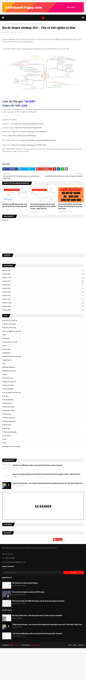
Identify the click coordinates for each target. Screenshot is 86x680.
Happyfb (7, 32)
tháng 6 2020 (43, 310)
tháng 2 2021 (43, 295)
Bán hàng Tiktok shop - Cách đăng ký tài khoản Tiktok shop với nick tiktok (37, 615)
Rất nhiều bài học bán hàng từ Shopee (25, 583)
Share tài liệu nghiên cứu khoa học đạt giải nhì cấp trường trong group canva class (70, 206)
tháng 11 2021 (43, 277)
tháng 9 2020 (43, 306)
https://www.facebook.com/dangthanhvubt (28, 128)
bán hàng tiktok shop (9, 327)
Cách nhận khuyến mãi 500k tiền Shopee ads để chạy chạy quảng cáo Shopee (38, 601)
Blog (4, 335)
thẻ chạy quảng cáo (9, 421)
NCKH (5, 374)
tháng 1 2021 (43, 299)
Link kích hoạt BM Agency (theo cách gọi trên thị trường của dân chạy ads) (37, 465)
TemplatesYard (17, 645)
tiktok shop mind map (9, 432)
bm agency (6, 338)
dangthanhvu (7, 353)
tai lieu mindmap (8, 389)
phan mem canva (8, 378)
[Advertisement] (43, 664)
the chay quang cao (9, 418)
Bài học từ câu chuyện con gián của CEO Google (28, 592)
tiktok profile (7, 425)
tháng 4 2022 (43, 274)
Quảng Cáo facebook (9, 381)
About (74, 645)
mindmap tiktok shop (9, 371)
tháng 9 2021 (43, 281)
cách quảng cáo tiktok (10, 342)
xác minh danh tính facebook (11, 446)
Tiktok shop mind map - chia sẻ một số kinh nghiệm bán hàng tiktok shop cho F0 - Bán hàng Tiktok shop (47, 483)
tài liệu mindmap (8, 400)
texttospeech (7, 414)
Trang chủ (5, 24)
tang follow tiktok (8, 407)
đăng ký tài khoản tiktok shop (12, 356)
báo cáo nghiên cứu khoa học (12, 331)
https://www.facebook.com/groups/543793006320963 (29, 145)
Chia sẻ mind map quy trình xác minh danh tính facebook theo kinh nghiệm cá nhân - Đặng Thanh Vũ (43, 206)
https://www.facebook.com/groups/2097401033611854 (38, 140)
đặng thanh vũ (7, 360)
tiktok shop (6, 428)
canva (5, 345)
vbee (4, 443)
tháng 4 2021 (43, 288)
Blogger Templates (35, 645)
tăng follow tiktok (8, 410)
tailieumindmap (7, 403)
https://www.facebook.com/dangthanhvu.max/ (29, 124)
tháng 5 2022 (43, 270)
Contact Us (81, 645)
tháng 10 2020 (43, 303)
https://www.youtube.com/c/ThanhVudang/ (22, 135)
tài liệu (5, 396)
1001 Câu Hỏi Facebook (10, 320)
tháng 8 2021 (43, 285)
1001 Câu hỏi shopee (9, 324)
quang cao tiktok (8, 385)
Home (70, 645)
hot (4, 363)
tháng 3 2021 (43, 292)
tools (4, 439)
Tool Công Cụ (7, 436)
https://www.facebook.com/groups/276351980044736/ (29, 131)
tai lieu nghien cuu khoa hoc (12, 392)
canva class (6, 349)
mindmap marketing (9, 367)
